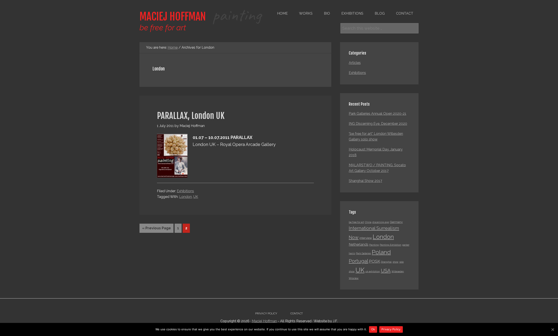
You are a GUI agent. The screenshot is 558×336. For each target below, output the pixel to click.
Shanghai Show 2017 (365, 181)
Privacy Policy (391, 329)
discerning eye (380, 222)
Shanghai (386, 262)
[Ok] (552, 329)
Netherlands (358, 244)
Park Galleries (363, 253)
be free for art (356, 222)
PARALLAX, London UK (191, 116)
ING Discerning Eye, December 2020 (378, 124)
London (185, 197)
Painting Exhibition (390, 244)
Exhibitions (185, 191)
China (368, 222)
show (395, 262)
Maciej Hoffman (200, 16)
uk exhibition (372, 271)
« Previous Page (156, 228)
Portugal (358, 261)
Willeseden (397, 271)
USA (386, 270)
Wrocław (354, 278)
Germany (396, 222)
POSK (374, 261)
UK (195, 197)
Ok (373, 329)
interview (365, 238)
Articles (355, 63)
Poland (381, 252)
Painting (374, 244)
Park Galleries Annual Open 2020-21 (377, 113)
